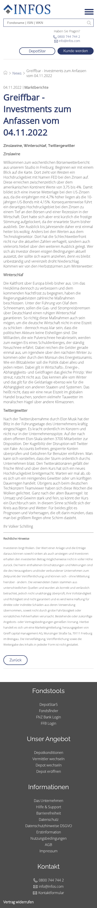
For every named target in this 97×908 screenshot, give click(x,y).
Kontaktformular (51, 892)
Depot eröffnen (48, 771)
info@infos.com (69, 41)
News (16, 73)
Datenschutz (48, 819)
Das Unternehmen (48, 800)
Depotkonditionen (48, 752)
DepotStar (37, 51)
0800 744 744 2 (69, 36)
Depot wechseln (49, 765)
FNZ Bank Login (48, 717)
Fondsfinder (48, 710)
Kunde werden (75, 51)
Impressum (48, 850)
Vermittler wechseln (48, 758)
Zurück (15, 660)
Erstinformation (48, 832)
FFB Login (48, 723)
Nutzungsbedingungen (48, 838)
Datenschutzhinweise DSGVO (48, 825)
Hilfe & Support (48, 806)
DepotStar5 (48, 704)
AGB (48, 844)
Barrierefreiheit (48, 813)
